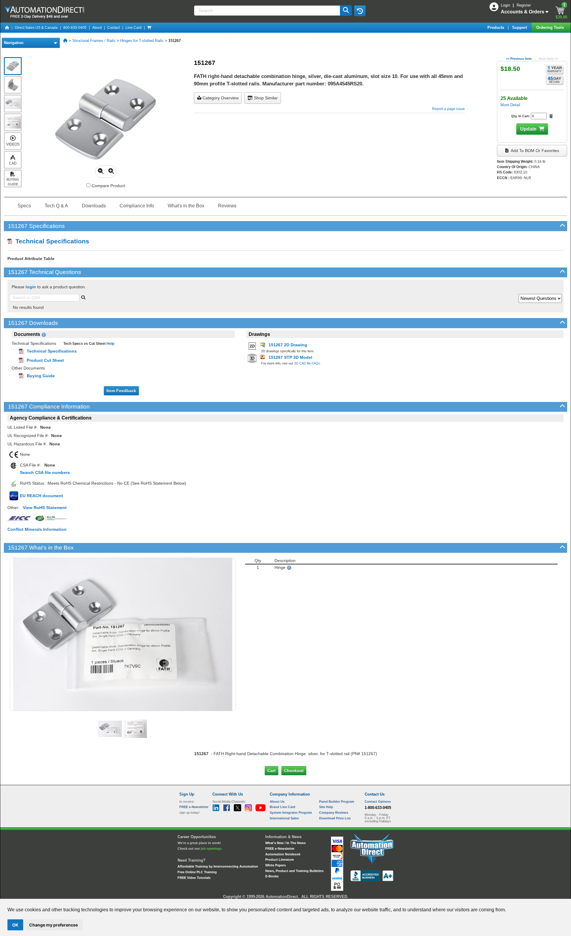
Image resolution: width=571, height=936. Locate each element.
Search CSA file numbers (45, 472)
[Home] (7, 27)
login (31, 286)
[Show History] (359, 10)
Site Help (326, 807)
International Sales (284, 818)
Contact (113, 28)
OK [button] (15, 924)
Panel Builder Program (336, 801)
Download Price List (335, 818)
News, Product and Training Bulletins (294, 871)
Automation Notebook (282, 854)
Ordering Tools (550, 27)
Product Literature (279, 859)
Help (110, 344)
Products (496, 27)
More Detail (510, 105)
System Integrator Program (291, 812)
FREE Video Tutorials (194, 877)
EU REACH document (41, 495)
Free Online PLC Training (197, 872)
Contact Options (378, 801)
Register (524, 5)
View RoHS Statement (45, 507)
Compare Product (107, 185)
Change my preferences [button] (53, 924)
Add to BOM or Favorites (534, 150)
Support (520, 27)
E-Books (272, 876)
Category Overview (220, 98)
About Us (277, 801)
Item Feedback (121, 390)
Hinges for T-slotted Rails (142, 40)
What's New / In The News (285, 843)
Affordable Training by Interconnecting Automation (218, 866)
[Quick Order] (149, 27)
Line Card (134, 28)
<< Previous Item (519, 58)
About (97, 28)
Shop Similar (265, 98)
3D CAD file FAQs (307, 363)
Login (506, 5)
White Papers (275, 865)
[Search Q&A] (83, 297)
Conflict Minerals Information (37, 529)
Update (528, 129)
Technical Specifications (50, 241)
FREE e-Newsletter (279, 848)
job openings (211, 848)
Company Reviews (333, 812)
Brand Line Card (282, 807)
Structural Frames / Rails (93, 40)
